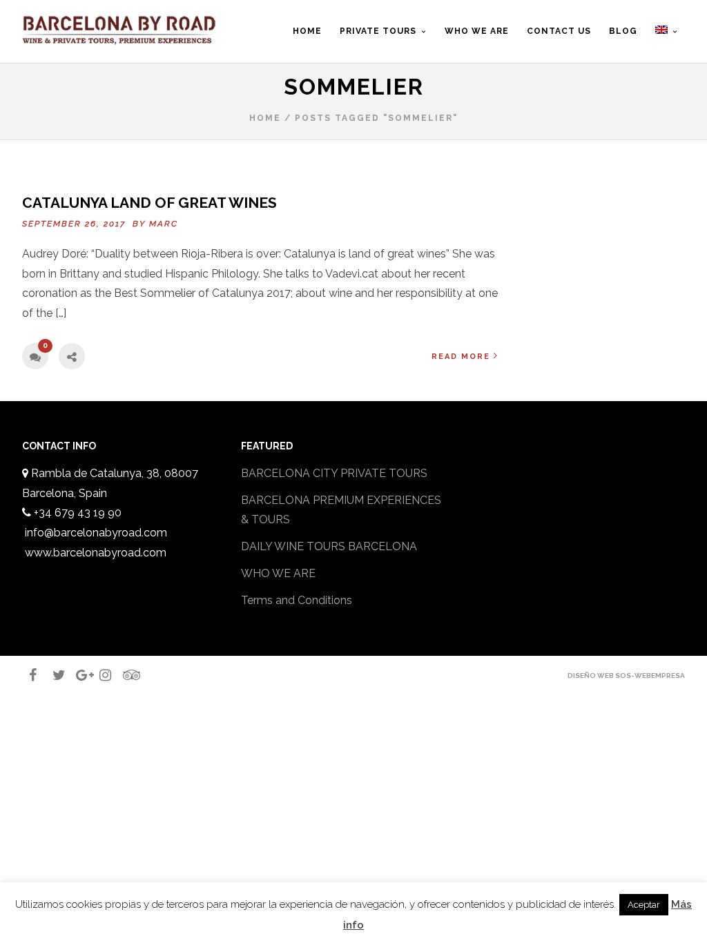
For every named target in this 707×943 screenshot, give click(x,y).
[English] (666, 42)
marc (163, 224)
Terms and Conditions (296, 600)
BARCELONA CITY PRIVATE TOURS (334, 473)
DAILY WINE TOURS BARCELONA (329, 546)
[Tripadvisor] (123, 675)
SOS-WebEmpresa (650, 675)
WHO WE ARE (278, 573)
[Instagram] (99, 675)
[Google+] (76, 675)
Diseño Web (591, 675)
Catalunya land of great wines (149, 202)
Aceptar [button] (644, 905)
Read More (461, 356)
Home (265, 118)
